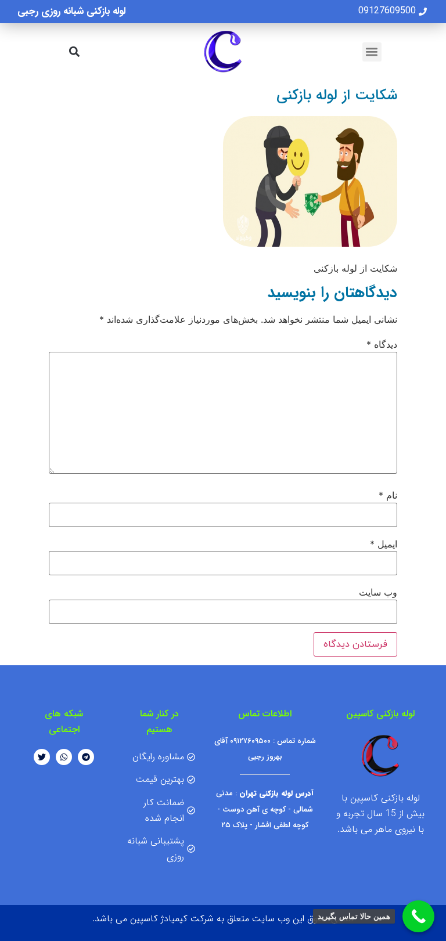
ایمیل (383, 544)
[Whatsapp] (64, 757)
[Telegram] (86, 757)
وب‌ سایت (378, 592)
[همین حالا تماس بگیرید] (418, 916)
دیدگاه (381, 344)
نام (388, 495)
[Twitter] (42, 757)
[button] (372, 52)
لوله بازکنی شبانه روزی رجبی (71, 11)
